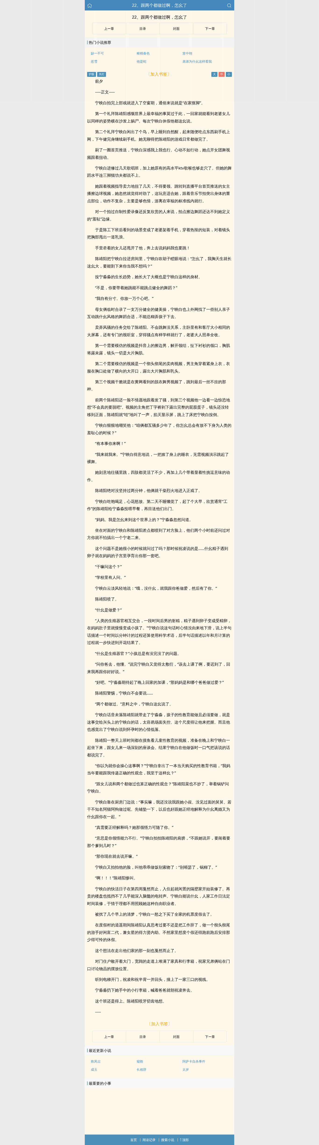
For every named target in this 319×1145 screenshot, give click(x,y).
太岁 (185, 1069)
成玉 (94, 1069)
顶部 (185, 1140)
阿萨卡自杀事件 (193, 1061)
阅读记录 (149, 1140)
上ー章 (109, 1036)
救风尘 (96, 1061)
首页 (133, 1140)
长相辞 (141, 1069)
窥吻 (140, 1061)
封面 (176, 1036)
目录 (142, 1036)
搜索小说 (167, 1140)
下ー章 (210, 1036)
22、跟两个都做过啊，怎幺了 (159, 5)
